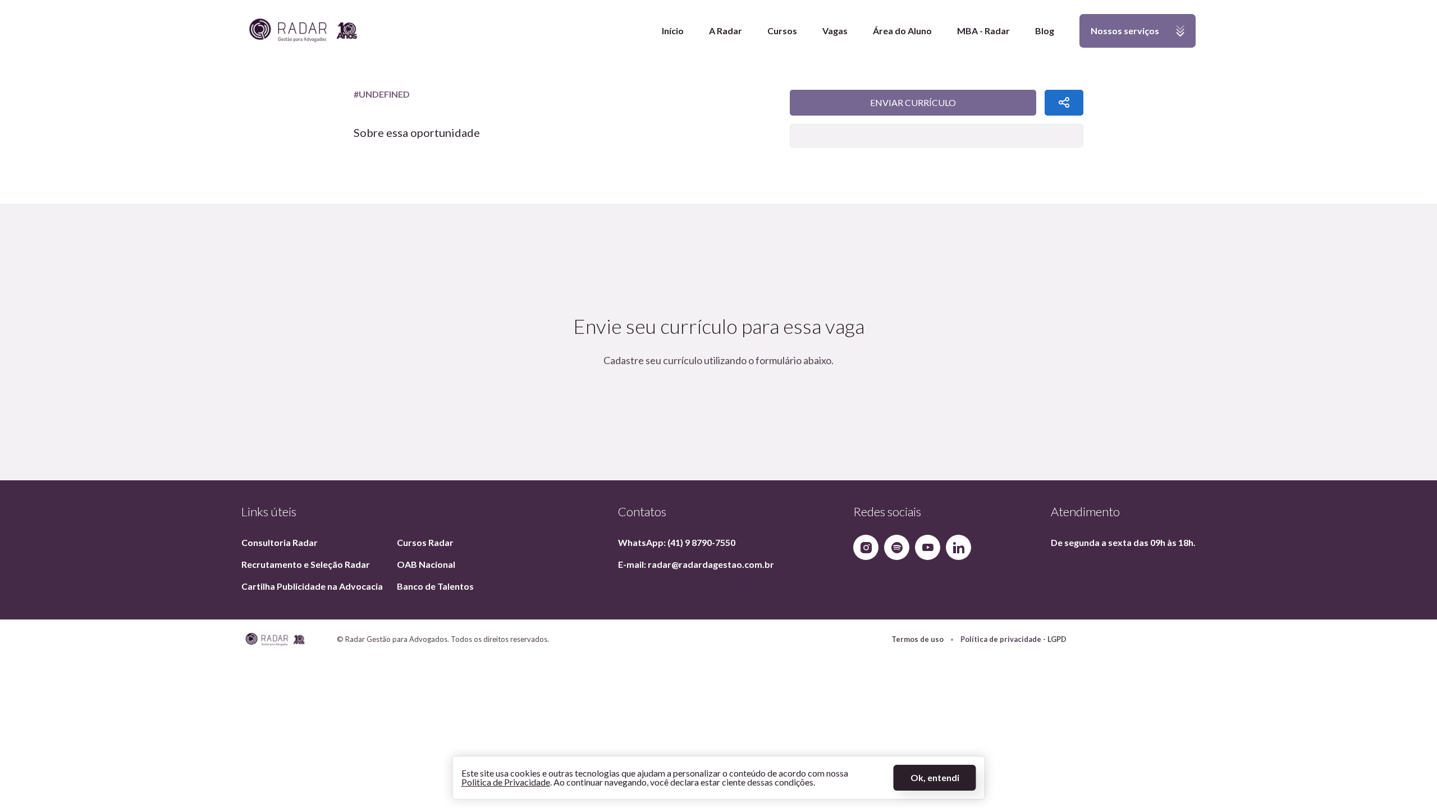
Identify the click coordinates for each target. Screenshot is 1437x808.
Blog (1044, 30)
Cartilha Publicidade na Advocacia (312, 586)
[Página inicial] (303, 31)
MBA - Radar (983, 30)
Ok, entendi (934, 777)
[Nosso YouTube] (927, 547)
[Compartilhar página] (1064, 103)
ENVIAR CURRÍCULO (913, 102)
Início (673, 30)
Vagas (835, 30)
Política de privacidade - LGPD (1013, 639)
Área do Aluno (902, 30)
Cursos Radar (425, 542)
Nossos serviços (1119, 36)
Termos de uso (917, 639)
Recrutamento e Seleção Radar (305, 564)
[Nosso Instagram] (865, 547)
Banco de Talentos (435, 586)
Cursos (782, 30)
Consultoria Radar (279, 542)
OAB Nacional (426, 564)
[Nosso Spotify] (896, 547)
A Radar (725, 30)
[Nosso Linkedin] (958, 547)
